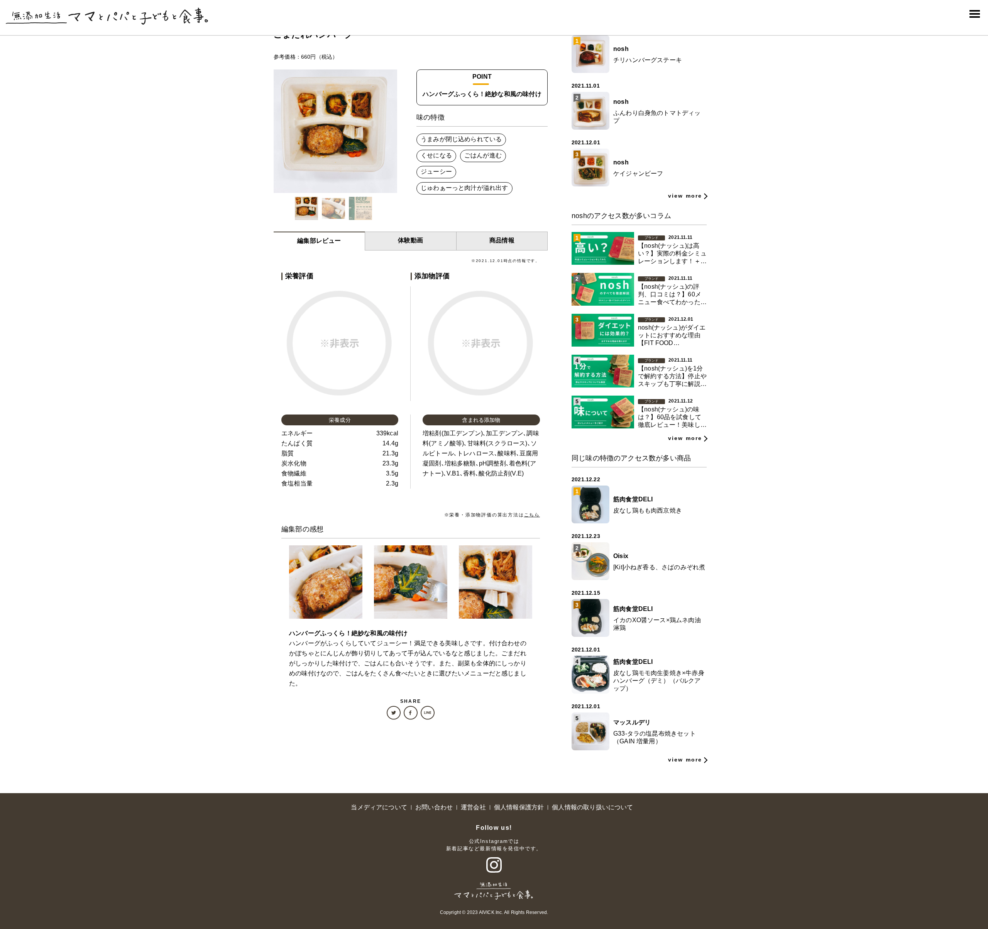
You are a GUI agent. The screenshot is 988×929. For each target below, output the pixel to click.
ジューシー (436, 171)
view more (685, 196)
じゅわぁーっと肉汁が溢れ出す (464, 187)
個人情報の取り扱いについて (592, 807)
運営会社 (473, 807)
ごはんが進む (483, 155)
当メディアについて (379, 807)
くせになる (436, 155)
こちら (532, 515)
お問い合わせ (434, 807)
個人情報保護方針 (519, 807)
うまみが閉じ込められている (461, 139)
